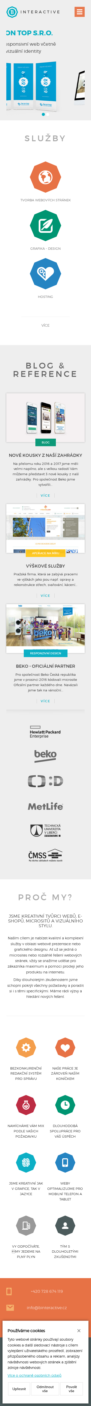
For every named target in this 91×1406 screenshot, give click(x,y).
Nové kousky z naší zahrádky (45, 455)
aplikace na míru (45, 553)
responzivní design (45, 653)
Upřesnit (19, 1389)
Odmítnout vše (45, 1389)
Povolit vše (71, 1389)
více (45, 325)
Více (46, 495)
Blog (46, 442)
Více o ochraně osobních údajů (34, 1375)
